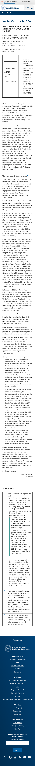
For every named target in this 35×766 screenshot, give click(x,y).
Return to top (17, 640)
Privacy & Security (17, 726)
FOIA (17, 687)
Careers (17, 662)
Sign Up (17, 750)
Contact (17, 669)
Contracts (17, 672)
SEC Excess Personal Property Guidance (17, 699)
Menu (27, 7)
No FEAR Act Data (17, 693)
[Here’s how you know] (17, 2)
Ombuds (17, 696)
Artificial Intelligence (17, 683)
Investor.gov (17, 708)
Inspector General (17, 690)
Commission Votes (17, 665)
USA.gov (17, 714)
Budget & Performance (17, 659)
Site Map (17, 729)
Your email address (17, 739)
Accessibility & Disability (17, 680)
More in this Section (8, 13)
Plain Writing (17, 723)
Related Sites (17, 711)
